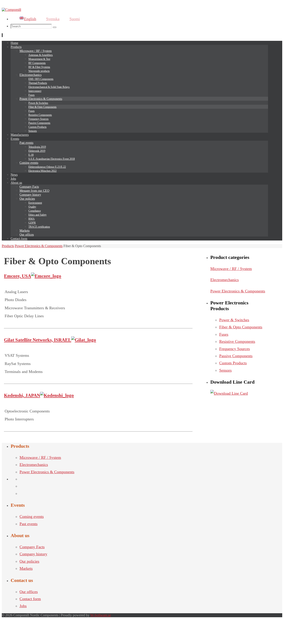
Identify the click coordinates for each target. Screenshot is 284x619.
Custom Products (233, 363)
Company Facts (32, 547)
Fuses (223, 334)
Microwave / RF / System (231, 268)
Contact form (30, 599)
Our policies (29, 561)
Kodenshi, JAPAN (22, 395)
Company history (33, 554)
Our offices (29, 591)
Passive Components (235, 356)
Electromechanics (224, 280)
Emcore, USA (17, 276)
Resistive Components (237, 341)
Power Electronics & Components (39, 246)
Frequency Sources (234, 349)
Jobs (23, 606)
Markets (26, 568)
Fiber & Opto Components (240, 327)
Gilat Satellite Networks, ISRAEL (37, 340)
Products (8, 246)
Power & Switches (234, 320)
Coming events (32, 516)
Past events (28, 524)
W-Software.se (100, 615)
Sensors (225, 370)
